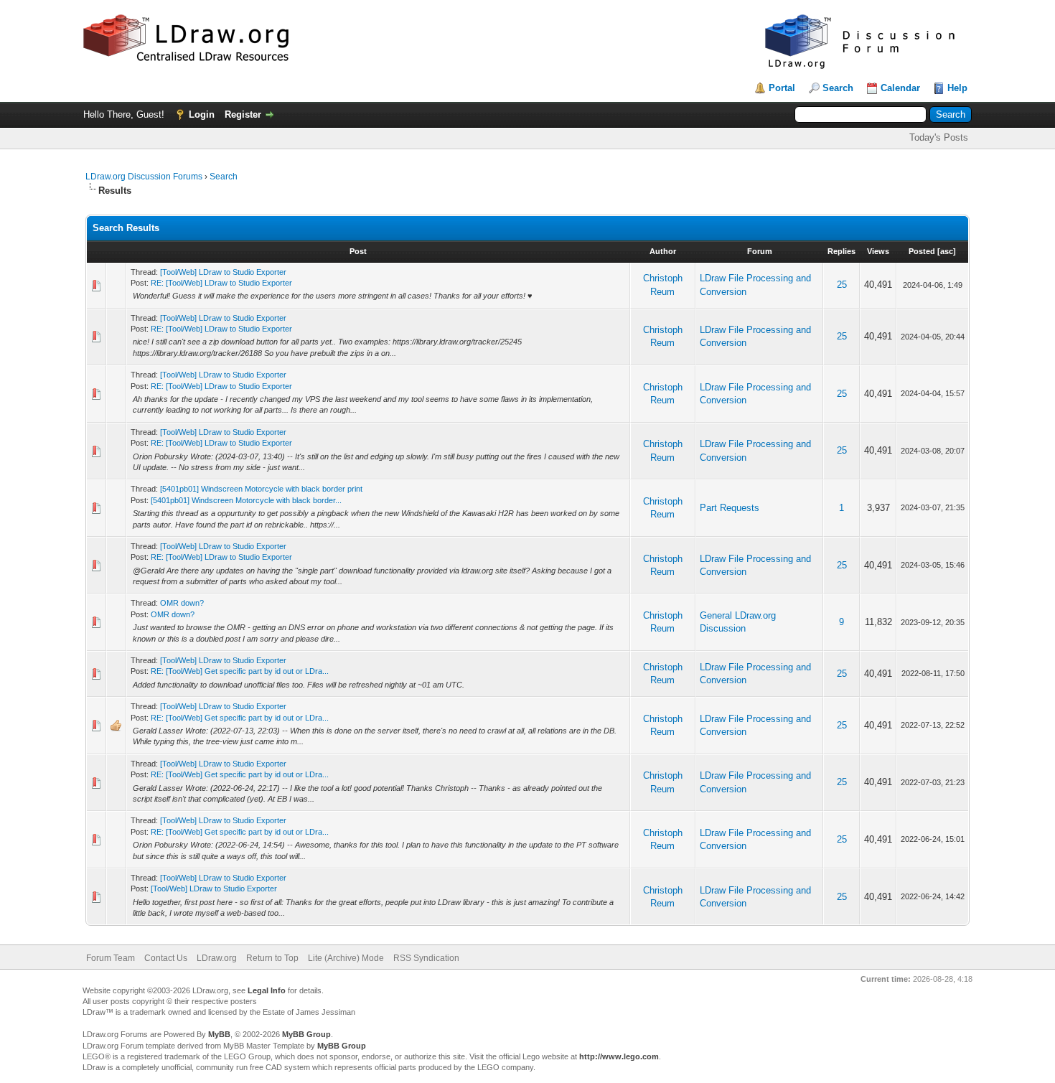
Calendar (900, 88)
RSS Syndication (426, 958)
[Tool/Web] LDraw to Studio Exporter (223, 272)
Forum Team (110, 958)
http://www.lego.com (619, 1056)
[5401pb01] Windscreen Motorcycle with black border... (246, 500)
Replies (841, 251)
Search (837, 88)
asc (946, 251)
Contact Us (165, 958)
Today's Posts (938, 137)
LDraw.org (217, 958)
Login (202, 114)
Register (243, 114)
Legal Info (267, 990)
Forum (759, 251)
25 (842, 284)
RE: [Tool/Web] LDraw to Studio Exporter (221, 282)
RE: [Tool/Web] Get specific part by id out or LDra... (240, 671)
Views (878, 251)
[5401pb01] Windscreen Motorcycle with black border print (261, 488)
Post (358, 251)
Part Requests (729, 507)
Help (957, 88)
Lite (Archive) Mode (346, 958)
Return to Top (272, 958)
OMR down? (182, 603)
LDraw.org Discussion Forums (143, 177)
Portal (782, 88)
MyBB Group (306, 1034)
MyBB (219, 1034)
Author (663, 251)
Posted (922, 251)
